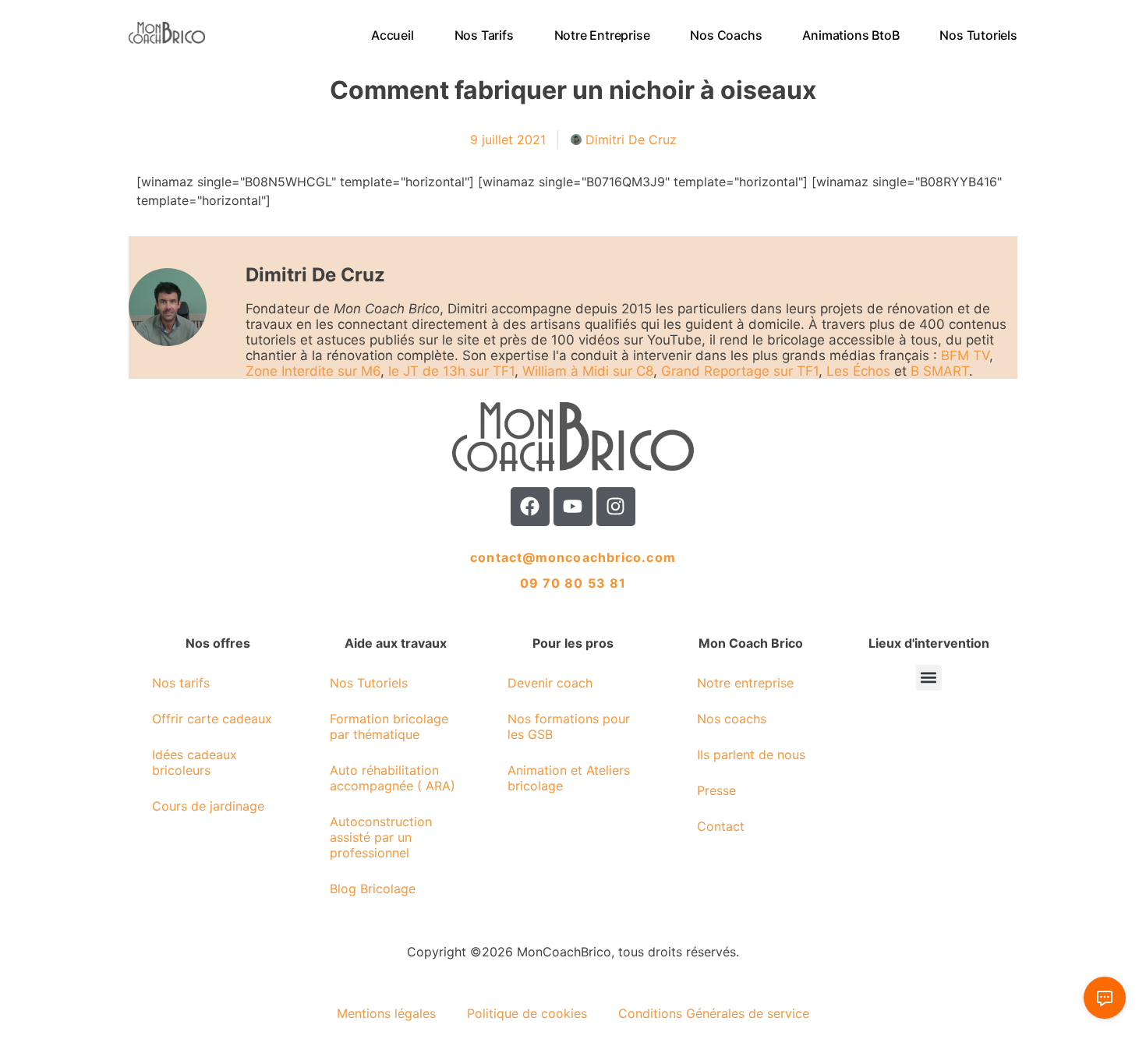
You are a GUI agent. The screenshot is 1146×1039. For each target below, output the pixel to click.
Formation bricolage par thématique (389, 726)
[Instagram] (615, 506)
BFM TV (965, 355)
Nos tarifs (484, 35)
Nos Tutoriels (978, 35)
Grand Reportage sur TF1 (740, 371)
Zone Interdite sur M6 (313, 371)
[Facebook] (530, 506)
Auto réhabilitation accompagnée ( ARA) (392, 777)
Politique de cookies (527, 1013)
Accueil (392, 35)
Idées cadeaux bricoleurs (194, 762)
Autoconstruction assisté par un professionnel (381, 837)
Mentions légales (386, 1013)
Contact (721, 826)
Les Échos (858, 371)
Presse (716, 790)
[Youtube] (573, 506)
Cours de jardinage (208, 806)
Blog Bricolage (373, 888)
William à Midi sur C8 (587, 371)
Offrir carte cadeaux (212, 718)
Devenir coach (550, 683)
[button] (929, 678)
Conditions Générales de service (713, 1013)
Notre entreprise (602, 35)
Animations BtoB (851, 35)
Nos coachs (726, 35)
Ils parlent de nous (751, 754)
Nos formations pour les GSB (569, 726)
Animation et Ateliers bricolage (569, 777)
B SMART (940, 371)
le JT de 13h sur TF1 (451, 371)
